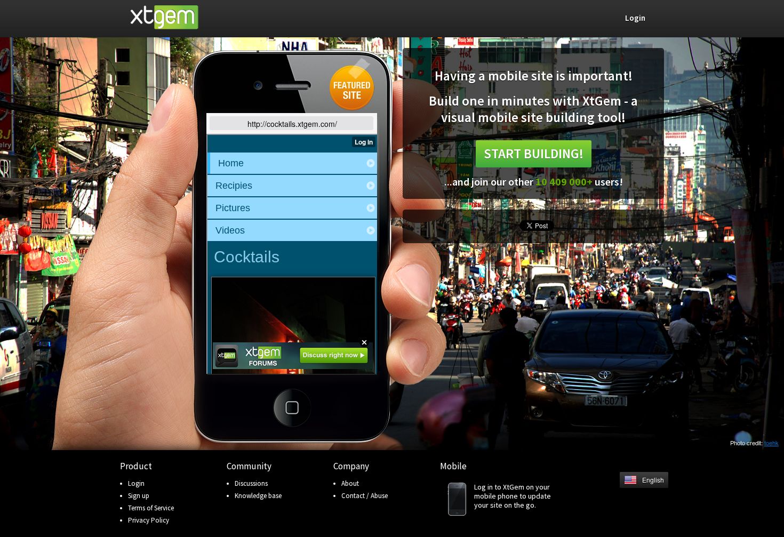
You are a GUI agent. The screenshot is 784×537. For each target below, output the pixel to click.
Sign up (138, 495)
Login (136, 483)
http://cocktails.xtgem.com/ (292, 123)
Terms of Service (151, 507)
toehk (771, 442)
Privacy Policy (148, 520)
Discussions (251, 483)
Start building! (533, 153)
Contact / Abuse (364, 495)
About (350, 483)
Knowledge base (258, 495)
